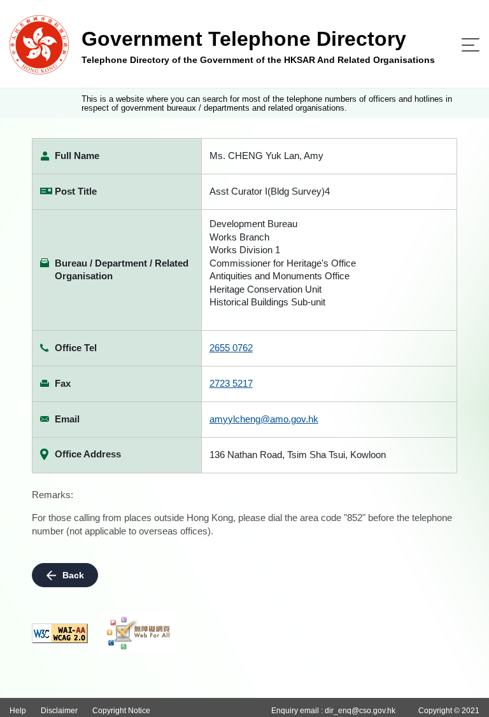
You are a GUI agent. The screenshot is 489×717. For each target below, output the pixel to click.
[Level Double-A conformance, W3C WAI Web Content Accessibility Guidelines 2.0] (60, 633)
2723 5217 (231, 383)
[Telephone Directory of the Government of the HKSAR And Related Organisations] (39, 44)
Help (18, 710)
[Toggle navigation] (470, 45)
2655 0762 (231, 347)
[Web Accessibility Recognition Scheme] (139, 633)
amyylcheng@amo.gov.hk (263, 419)
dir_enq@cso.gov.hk (360, 710)
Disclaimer (59, 710)
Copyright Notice (121, 710)
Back (73, 575)
